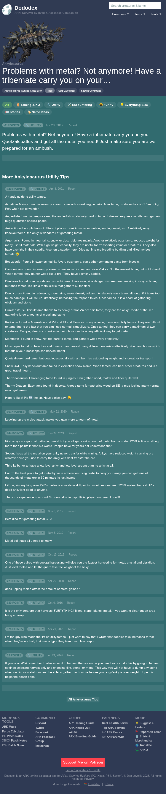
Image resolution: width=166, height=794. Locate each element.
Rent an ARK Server (115, 723)
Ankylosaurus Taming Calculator (23, 90)
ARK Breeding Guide (82, 736)
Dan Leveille (134, 775)
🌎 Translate (143, 745)
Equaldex (94, 784)
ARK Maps (9, 726)
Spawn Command (91, 90)
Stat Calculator (66, 90)
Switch (117, 775)
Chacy (109, 784)
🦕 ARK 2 (141, 749)
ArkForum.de (115, 736)
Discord (40, 723)
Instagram (42, 745)
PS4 (108, 775)
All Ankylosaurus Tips (83, 699)
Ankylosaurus (12, 63)
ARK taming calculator (37, 775)
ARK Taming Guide (81, 723)
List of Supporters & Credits (83, 770)
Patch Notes (15, 736)
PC (94, 775)
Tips (50, 90)
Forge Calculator (13, 731)
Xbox (100, 775)
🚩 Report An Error (148, 732)
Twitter (39, 727)
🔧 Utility (33, 125)
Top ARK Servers (113, 727)
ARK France (114, 732)
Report (72, 125)
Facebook (41, 732)
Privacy (89, 778)
